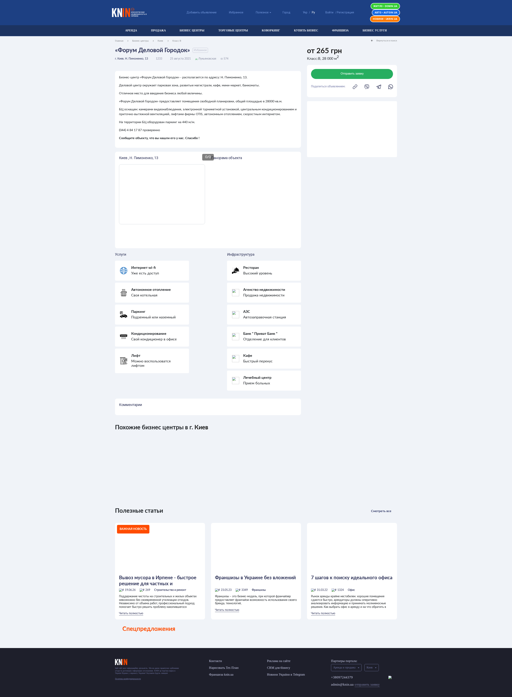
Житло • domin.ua (385, 6)
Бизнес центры (192, 30)
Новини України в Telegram (286, 674)
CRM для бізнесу (278, 667)
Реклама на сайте (278, 661)
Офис (351, 590)
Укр (305, 12)
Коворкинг (271, 30)
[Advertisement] (352, 129)
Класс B (176, 41)
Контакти (215, 661)
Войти (329, 12)
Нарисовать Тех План (224, 667)
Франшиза (340, 30)
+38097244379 (342, 677)
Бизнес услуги (375, 30)
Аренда (131, 30)
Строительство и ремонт (170, 590)
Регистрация (345, 12)
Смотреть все (381, 511)
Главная (119, 41)
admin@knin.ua (355, 684)
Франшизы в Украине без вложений (255, 577)
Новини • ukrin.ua (385, 19)
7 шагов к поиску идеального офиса (351, 577)
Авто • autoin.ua (386, 12)
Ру (313, 12)
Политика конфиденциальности (128, 679)
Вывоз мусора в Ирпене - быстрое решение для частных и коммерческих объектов (157, 580)
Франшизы (259, 590)
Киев (161, 41)
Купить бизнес (306, 30)
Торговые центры (233, 30)
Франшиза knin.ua (221, 674)
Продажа (158, 30)
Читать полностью (131, 613)
